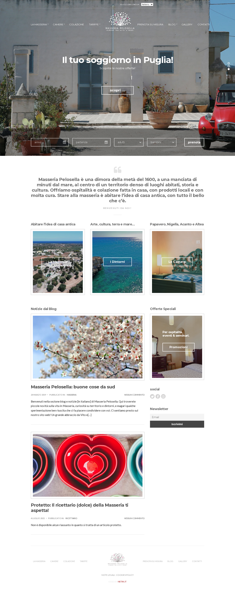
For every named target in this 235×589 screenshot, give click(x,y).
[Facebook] (158, 396)
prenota (194, 142)
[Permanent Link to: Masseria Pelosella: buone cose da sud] (88, 346)
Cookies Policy (125, 575)
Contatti (203, 24)
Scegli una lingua (129, 4)
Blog (172, 24)
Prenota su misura (150, 24)
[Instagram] (163, 396)
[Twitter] (152, 396)
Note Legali (108, 575)
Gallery (187, 24)
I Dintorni (117, 262)
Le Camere (177, 262)
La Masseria (39, 24)
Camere (58, 24)
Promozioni (178, 347)
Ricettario (71, 518)
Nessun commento (134, 395)
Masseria (71, 395)
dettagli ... (118, 90)
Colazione (76, 24)
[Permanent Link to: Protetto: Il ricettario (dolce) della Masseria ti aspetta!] (88, 465)
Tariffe (94, 24)
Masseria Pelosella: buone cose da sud (73, 386)
